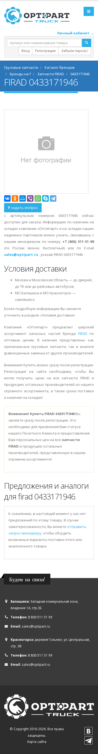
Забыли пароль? (74, 50)
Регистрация (45, 50)
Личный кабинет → (75, 33)
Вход (25, 50)
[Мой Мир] (22, 198)
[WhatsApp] (38, 198)
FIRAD (82, 333)
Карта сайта (36, 741)
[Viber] (30, 198)
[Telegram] (53, 198)
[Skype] (45, 198)
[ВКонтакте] (7, 198)
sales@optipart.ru (36, 626)
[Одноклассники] (15, 198)
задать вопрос (24, 207)
